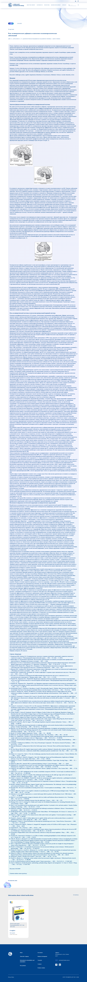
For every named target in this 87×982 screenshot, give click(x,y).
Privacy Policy (11, 977)
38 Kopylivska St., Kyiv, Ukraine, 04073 (62, 955)
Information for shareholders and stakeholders (27, 961)
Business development (42, 956)
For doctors (40, 952)
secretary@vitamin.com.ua (64, 960)
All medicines (76, 894)
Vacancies (40, 960)
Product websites (41, 967)
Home (21, 952)
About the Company (24, 956)
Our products (23, 965)
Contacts (39, 964)
